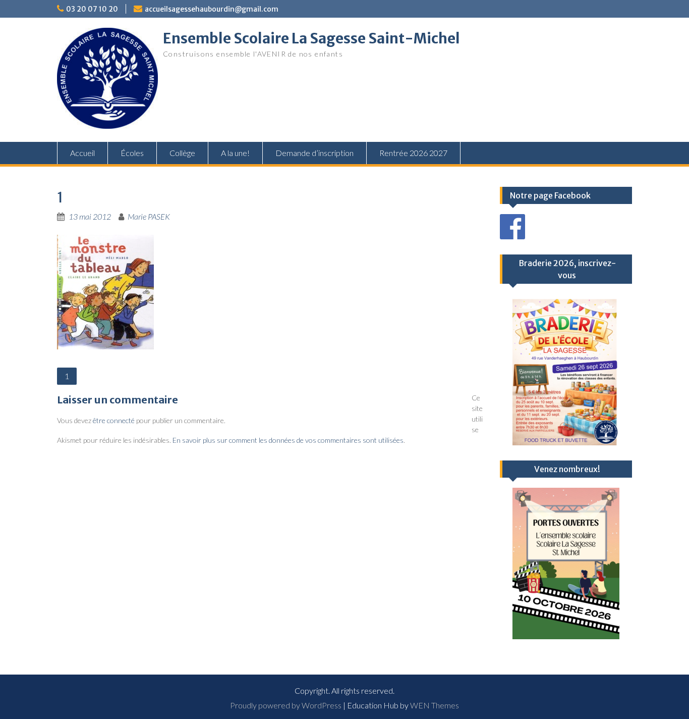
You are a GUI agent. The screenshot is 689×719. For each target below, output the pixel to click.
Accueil (82, 153)
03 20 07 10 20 (92, 9)
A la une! (235, 153)
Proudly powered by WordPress (285, 705)
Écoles (132, 153)
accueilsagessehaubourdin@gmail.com (211, 9)
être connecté (114, 420)
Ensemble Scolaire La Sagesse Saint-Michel (311, 38)
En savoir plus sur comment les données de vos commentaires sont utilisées (288, 440)
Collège (182, 153)
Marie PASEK (149, 216)
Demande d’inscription (314, 153)
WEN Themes (434, 705)
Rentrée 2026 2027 (413, 153)
